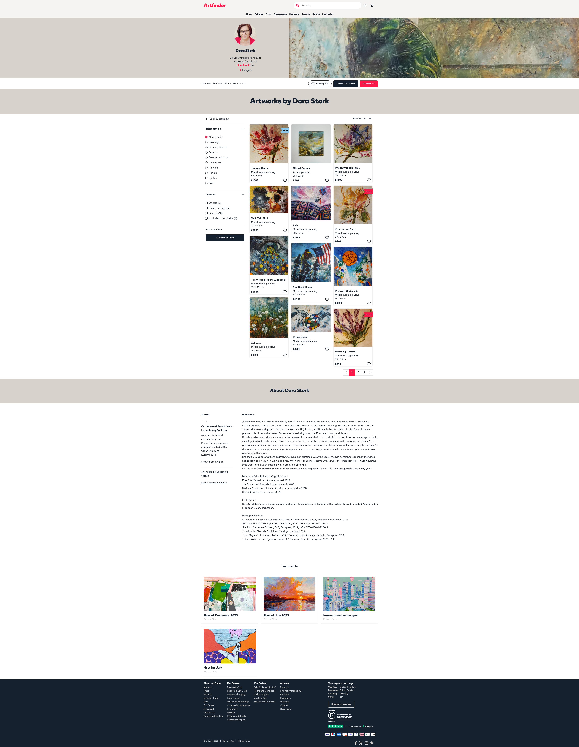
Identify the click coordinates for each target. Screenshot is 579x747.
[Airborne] (269, 327)
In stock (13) (216, 213)
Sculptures (285, 698)
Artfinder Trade (211, 698)
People (213, 172)
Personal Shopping (236, 694)
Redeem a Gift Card (237, 691)
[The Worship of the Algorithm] (269, 265)
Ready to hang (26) (220, 208)
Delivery (231, 712)
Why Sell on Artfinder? (265, 687)
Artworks (206, 83)
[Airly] (310, 213)
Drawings (284, 701)
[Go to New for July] (229, 651)
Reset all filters (214, 229)
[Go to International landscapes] (349, 598)
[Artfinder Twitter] (361, 743)
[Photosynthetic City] (353, 276)
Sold (211, 183)
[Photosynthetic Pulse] (353, 153)
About (227, 83)
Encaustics (215, 162)
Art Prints (284, 694)
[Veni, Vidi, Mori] (269, 209)
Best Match (359, 118)
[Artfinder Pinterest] (371, 743)
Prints (268, 14)
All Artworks (215, 137)
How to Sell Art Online (265, 701)
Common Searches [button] (213, 716)
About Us (208, 687)
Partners (208, 694)
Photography (280, 14)
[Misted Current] (310, 153)
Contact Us (209, 712)
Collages (284, 705)
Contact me (369, 83)
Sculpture (294, 14)
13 (255, 61)
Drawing (306, 14)
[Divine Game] (310, 328)
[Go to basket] (371, 5)
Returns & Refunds (236, 716)
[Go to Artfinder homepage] (214, 5)
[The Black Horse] (310, 272)
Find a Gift (232, 709)
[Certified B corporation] (340, 715)
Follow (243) (322, 83)
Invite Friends (233, 698)
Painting (259, 14)
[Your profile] (365, 5)
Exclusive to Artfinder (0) (223, 218)
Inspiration (327, 14)
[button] (225, 129)
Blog (206, 701)
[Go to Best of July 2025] (289, 598)
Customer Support (236, 720)
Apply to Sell (260, 698)
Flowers (213, 167)
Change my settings (341, 704)
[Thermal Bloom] (269, 153)
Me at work (239, 83)
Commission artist (346, 83)
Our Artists (209, 705)
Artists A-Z (209, 709)
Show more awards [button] (212, 461)
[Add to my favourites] (285, 180)
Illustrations (285, 709)
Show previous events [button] (214, 482)
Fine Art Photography (290, 691)
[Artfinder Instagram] (366, 743)
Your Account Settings (238, 701)
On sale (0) (215, 202)
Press (206, 691)
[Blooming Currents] (353, 337)
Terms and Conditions (264, 691)
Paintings (214, 142)
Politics (213, 178)
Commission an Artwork (238, 705)
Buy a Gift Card (234, 687)
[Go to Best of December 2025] (229, 598)
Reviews (217, 83)
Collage (316, 14)
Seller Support (261, 694)
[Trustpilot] (350, 725)
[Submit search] (297, 5)
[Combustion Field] (353, 215)
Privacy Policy (244, 741)
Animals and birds (218, 157)
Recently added (217, 147)
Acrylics (213, 152)
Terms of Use (228, 741)
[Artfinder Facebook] (356, 743)
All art (249, 14)
